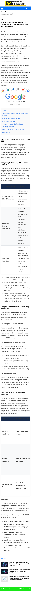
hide (4, 110)
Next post (3, 558)
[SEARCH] (29, 8)
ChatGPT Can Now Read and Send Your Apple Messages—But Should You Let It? (19, 564)
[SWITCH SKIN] (26, 8)
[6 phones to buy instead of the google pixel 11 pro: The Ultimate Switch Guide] (4, 571)
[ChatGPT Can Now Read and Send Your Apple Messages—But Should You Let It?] (4, 564)
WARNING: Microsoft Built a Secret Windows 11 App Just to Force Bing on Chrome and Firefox (19, 578)
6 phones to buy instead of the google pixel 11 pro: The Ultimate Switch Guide (20, 571)
